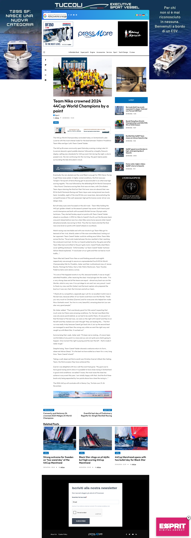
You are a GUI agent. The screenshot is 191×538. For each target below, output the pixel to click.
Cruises (132, 52)
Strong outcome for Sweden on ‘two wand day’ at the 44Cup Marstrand (58, 460)
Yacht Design (123, 52)
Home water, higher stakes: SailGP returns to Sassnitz (135, 165)
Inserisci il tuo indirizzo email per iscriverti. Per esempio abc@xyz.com (91, 506)
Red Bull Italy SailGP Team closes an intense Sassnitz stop (136, 137)
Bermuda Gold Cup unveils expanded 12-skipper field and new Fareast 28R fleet (136, 109)
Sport (115, 52)
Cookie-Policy (62, 534)
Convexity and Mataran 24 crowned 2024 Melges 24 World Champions (57, 415)
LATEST (131, 100)
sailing (56, 122)
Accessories (100, 52)
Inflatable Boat (74, 52)
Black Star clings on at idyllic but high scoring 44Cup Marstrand (94, 460)
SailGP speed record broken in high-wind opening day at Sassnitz (136, 151)
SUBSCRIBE (81, 521)
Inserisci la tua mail (79, 497)
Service (109, 52)
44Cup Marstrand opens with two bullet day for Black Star (130, 458)
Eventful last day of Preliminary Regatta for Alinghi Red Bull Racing (96, 414)
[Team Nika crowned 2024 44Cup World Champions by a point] (45, 70)
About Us (54, 534)
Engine (92, 52)
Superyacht (85, 52)
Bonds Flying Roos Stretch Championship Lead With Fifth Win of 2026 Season (137, 123)
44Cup (57, 118)
